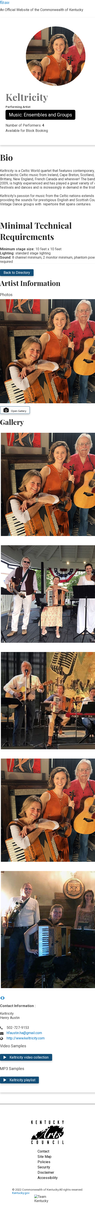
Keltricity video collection (29, 1057)
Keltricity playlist (22, 1080)
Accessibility (48, 1178)
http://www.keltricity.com (26, 1038)
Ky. (4, 2)
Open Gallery (18, 411)
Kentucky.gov (20, 1193)
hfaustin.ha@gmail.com (24, 1033)
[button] (1, 998)
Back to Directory (17, 273)
